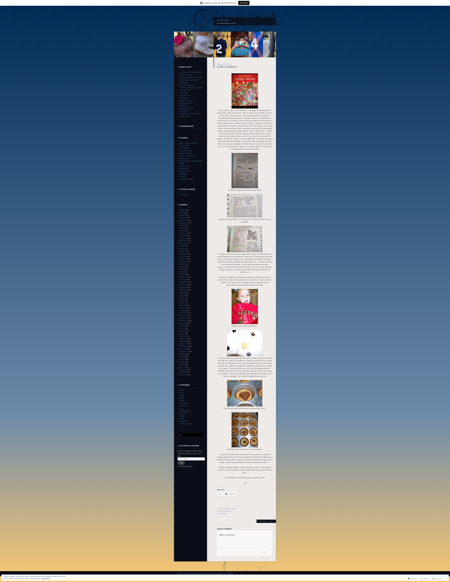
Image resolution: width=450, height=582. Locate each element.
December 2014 (184, 282)
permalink (228, 511)
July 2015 (182, 266)
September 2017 (184, 223)
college (182, 395)
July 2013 (182, 326)
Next (272, 521)
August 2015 (183, 264)
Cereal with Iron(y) (185, 95)
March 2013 (183, 336)
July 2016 (182, 246)
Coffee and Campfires (186, 150)
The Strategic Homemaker (187, 179)
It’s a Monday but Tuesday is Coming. (190, 113)
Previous (262, 521)
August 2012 (183, 354)
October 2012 (184, 349)
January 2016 (184, 256)
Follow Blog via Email (189, 445)
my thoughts (183, 413)
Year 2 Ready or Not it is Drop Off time (190, 72)
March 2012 (183, 367)
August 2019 (183, 210)
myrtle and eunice (185, 166)
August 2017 (183, 225)
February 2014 (184, 307)
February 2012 (184, 369)
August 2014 (183, 292)
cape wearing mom (185, 148)
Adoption (182, 390)
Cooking (233, 508)
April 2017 (182, 230)
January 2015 (184, 279)
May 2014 (182, 300)
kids (181, 408)
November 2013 (184, 315)
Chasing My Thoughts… (186, 103)
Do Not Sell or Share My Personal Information (219, 573)
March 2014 (183, 305)
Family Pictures (184, 403)
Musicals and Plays (185, 410)
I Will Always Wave (185, 116)
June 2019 (183, 212)
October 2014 (184, 287)
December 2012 (184, 344)
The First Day (184, 98)
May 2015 (182, 271)
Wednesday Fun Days (186, 423)
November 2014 (184, 284)
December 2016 (184, 238)
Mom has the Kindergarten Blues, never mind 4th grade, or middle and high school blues (191, 80)
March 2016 (183, 251)
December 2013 (184, 313)
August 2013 (183, 323)
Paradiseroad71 (184, 168)
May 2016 (182, 248)
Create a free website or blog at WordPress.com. (191, 573)
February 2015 (184, 277)
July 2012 (182, 356)
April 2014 (182, 302)
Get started (244, 3)
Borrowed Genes (184, 145)
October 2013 (184, 318)
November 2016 (184, 241)
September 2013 (184, 320)
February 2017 (184, 233)
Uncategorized (184, 421)
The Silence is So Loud (186, 74)
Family (181, 400)
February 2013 (184, 338)
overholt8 (223, 20)
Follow (181, 462)
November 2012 (184, 346)
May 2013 (182, 331)
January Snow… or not (186, 100)
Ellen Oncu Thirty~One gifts (187, 156)
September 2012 (184, 351)
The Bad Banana (184, 111)
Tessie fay (183, 176)
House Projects (184, 405)
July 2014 (182, 295)
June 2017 (183, 228)
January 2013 (184, 341)
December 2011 (184, 374)
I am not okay (183, 93)
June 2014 (183, 297)
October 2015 (184, 259)
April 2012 (182, 364)
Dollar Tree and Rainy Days (187, 85)
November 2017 (184, 220)
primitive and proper (185, 171)
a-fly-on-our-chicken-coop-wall (188, 143)
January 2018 (184, 217)
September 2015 (184, 261)
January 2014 (184, 310)
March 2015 (183, 274)
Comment (264, 552)
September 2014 (184, 289)
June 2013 (183, 328)
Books (181, 392)
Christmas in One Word (186, 108)
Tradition (182, 418)
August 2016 (183, 243)
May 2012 (182, 362)
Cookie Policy (45, 578)
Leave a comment (222, 513)
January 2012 (184, 372)
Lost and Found (184, 194)
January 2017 (184, 235)
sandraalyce (183, 174)
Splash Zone (183, 105)
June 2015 (183, 269)
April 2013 (182, 333)
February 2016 (184, 253)
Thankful (182, 416)
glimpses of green (185, 158)
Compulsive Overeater (186, 153)
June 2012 (183, 359)
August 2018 (183, 215)
